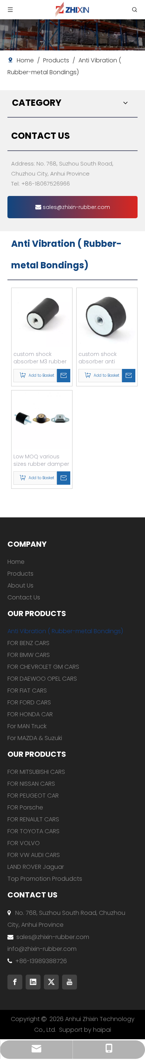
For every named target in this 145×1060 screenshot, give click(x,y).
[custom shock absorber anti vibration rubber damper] (106, 318)
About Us (20, 585)
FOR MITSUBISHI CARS (36, 772)
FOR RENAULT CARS (33, 819)
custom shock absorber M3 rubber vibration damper (40, 357)
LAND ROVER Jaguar (35, 867)
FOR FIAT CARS (27, 690)
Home (16, 561)
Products (20, 573)
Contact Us (23, 597)
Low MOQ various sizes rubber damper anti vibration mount (41, 460)
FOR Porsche (25, 807)
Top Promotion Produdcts (44, 878)
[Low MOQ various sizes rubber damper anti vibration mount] (41, 420)
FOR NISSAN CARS (31, 783)
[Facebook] (14, 982)
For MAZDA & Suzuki (34, 738)
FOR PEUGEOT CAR (33, 795)
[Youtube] (69, 982)
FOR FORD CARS (29, 702)
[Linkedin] (33, 982)
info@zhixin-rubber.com (42, 949)
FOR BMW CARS (28, 655)
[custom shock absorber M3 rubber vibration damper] (41, 318)
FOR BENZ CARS (28, 643)
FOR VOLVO (23, 843)
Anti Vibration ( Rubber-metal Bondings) (65, 631)
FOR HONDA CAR (30, 714)
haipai (102, 1029)
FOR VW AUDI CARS (33, 855)
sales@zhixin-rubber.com (75, 207)
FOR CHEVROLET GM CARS (43, 666)
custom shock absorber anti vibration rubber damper (99, 357)
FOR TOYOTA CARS (33, 831)
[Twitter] (51, 982)
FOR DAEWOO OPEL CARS (42, 678)
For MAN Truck (26, 726)
